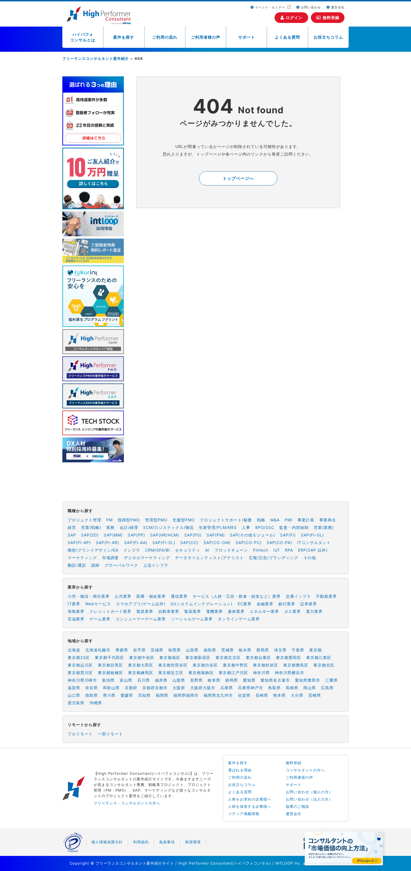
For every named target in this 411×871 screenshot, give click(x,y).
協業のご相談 (297, 806)
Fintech (260, 550)
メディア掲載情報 (243, 813)
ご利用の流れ (164, 37)
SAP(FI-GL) (312, 535)
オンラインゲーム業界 (239, 618)
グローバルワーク (121, 565)
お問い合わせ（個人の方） (309, 792)
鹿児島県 (76, 702)
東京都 (315, 650)
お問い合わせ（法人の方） (309, 799)
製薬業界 (192, 611)
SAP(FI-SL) (163, 542)
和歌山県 (111, 687)
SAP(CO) (189, 542)
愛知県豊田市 (307, 680)
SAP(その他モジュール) (252, 535)
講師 (95, 565)
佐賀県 (244, 695)
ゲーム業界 (99, 618)
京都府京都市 (154, 687)
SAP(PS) (193, 535)
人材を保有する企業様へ (249, 806)
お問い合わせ (310, 7)
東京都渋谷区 (205, 665)
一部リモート (110, 733)
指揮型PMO (129, 519)
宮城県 (157, 650)
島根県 (292, 687)
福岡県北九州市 (218, 695)
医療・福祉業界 (151, 596)
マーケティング (82, 557)
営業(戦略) (91, 527)
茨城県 (227, 650)
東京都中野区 (235, 665)
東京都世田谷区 (173, 665)
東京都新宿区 (198, 657)
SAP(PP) (136, 535)
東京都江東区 (318, 657)
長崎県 (262, 695)
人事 (246, 527)
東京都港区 (169, 657)
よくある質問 (287, 37)
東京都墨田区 (288, 657)
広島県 (327, 687)
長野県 (196, 680)
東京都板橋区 (110, 672)
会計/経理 (129, 527)
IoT (276, 550)
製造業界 (144, 611)
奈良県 (91, 687)
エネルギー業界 (264, 611)
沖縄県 (95, 702)
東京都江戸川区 (233, 672)
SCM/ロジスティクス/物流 (168, 527)
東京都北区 (323, 665)
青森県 (121, 650)
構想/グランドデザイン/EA (93, 550)
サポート (246, 37)
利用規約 (141, 842)
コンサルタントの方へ (305, 770)
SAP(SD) (90, 535)
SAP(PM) (216, 535)
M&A (275, 519)
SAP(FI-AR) (107, 542)
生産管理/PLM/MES (218, 527)
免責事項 (167, 842)
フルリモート (80, 733)
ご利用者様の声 (205, 37)
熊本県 (279, 695)
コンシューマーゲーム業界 (140, 618)
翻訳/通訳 (77, 565)
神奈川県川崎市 (82, 680)
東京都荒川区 (80, 672)
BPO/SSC (264, 527)
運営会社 (337, 7)
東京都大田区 (140, 665)
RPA (289, 550)
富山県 (126, 680)
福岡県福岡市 (186, 695)
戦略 (261, 519)
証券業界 (308, 603)
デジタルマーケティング (147, 557)
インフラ (131, 550)
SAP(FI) (288, 535)
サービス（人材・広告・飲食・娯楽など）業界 (237, 596)
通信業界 (179, 596)
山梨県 (179, 680)
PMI (288, 519)
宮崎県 (314, 695)
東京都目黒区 (110, 665)
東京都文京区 (228, 657)
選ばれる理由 (240, 770)
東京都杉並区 (265, 665)
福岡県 (162, 695)
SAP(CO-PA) (279, 542)
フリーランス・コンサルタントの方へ (127, 803)
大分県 (297, 695)
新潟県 (108, 680)
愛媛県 (127, 695)
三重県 (331, 680)
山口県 (74, 695)
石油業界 (76, 618)
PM (109, 519)
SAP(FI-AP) (79, 542)
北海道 (74, 650)
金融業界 (265, 603)
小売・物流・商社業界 (89, 596)
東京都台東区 (258, 657)
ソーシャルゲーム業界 (192, 618)
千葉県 (298, 650)
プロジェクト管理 (84, 519)
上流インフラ (155, 565)
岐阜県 (214, 680)
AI (207, 550)
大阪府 (179, 687)
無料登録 (331, 17)
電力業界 (314, 611)
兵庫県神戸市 (250, 687)
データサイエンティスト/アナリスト (209, 557)
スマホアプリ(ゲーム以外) (141, 603)
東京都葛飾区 (201, 672)
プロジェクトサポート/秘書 (226, 519)
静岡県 (231, 680)
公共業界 (123, 596)
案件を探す (123, 37)
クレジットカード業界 (110, 611)
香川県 (109, 695)
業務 (110, 527)
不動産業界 (326, 596)
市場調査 (110, 557)
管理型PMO (156, 519)
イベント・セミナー (270, 7)
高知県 (144, 695)
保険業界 (76, 611)
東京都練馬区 (140, 672)
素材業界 (236, 611)
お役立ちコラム (328, 37)
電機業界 (214, 611)
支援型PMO (184, 519)
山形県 (192, 650)
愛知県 (249, 680)
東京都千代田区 (109, 657)
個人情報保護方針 (107, 842)
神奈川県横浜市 (289, 672)
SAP (72, 535)
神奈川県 (261, 672)
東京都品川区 (80, 665)
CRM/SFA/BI (157, 550)
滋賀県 (74, 687)
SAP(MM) (113, 535)
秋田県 (174, 650)
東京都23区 (79, 657)
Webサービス (98, 603)
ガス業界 (292, 611)
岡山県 (309, 687)
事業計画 (305, 519)
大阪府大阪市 (202, 687)
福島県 (210, 650)
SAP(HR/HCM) (164, 535)
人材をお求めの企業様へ (249, 799)
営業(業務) (324, 527)
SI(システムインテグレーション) (202, 603)
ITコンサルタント (314, 542)
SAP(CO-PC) (249, 542)
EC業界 (245, 603)
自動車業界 (168, 611)
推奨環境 (193, 842)
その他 (309, 557)
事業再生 (327, 519)
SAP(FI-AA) (135, 542)
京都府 (131, 687)
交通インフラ (298, 596)
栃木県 (245, 650)
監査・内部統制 (294, 527)
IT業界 (74, 603)
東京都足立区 (170, 672)
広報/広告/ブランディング (273, 557)
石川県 (143, 680)
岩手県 (139, 650)
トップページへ (238, 178)
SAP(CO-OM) (217, 542)
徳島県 (91, 695)
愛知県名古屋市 (275, 680)
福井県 (161, 680)
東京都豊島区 (295, 665)
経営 (72, 527)
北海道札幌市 (97, 650)
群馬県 (262, 650)
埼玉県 (280, 650)
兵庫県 (226, 687)
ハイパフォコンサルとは (82, 37)
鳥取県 (274, 687)
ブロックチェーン (231, 550)
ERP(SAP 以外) (313, 550)
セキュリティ (187, 550)
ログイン (294, 17)
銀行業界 (286, 603)
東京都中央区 (141, 657)
